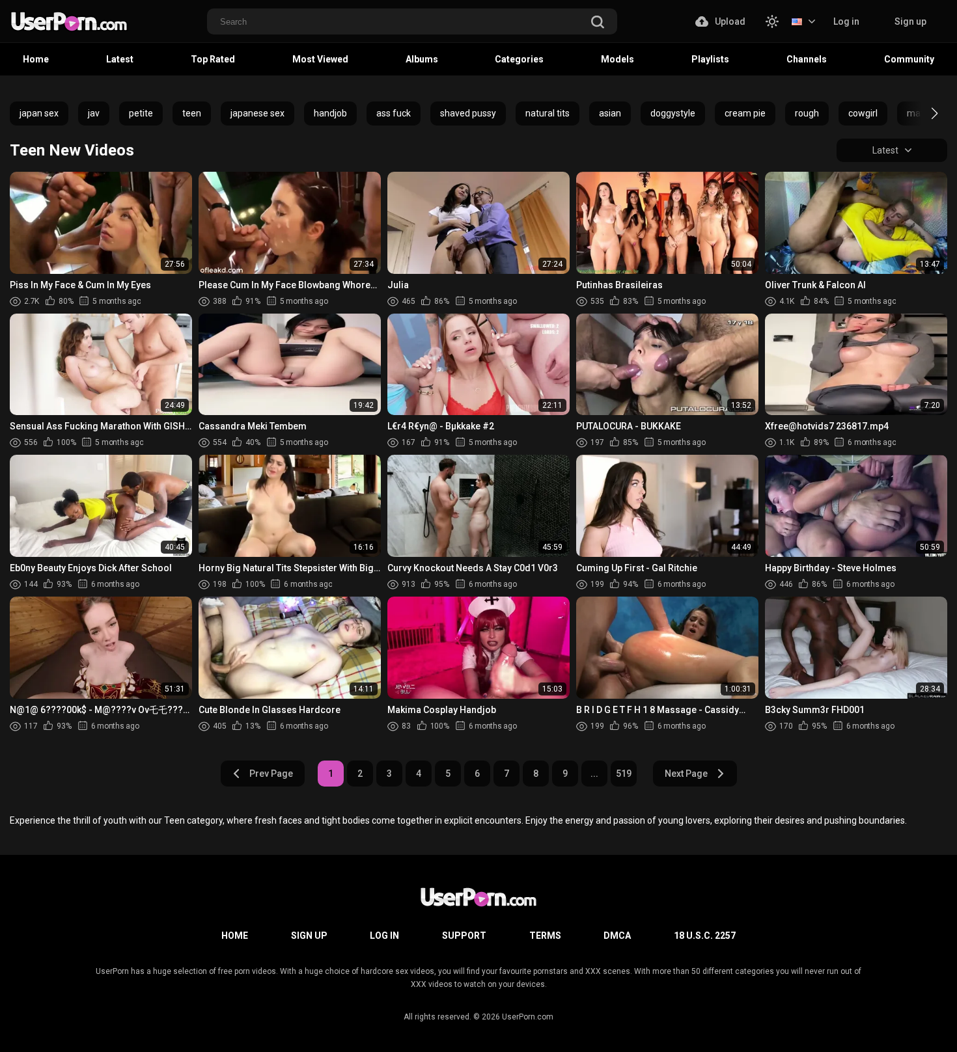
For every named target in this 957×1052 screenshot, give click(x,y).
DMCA (617, 935)
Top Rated (213, 59)
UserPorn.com (527, 1016)
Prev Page (271, 773)
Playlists (710, 59)
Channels (806, 59)
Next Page (686, 773)
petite (141, 113)
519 (623, 773)
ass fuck (393, 113)
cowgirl (863, 113)
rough (807, 113)
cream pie (745, 113)
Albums (422, 59)
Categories (519, 59)
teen (191, 113)
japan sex (39, 113)
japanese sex (257, 113)
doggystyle (672, 113)
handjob (330, 113)
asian (610, 113)
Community (909, 59)
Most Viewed (320, 59)
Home (36, 59)
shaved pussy (468, 113)
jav (94, 113)
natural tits (547, 113)
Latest (119, 59)
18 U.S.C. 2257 (705, 935)
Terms (545, 935)
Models (617, 59)
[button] (922, 113)
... (594, 773)
